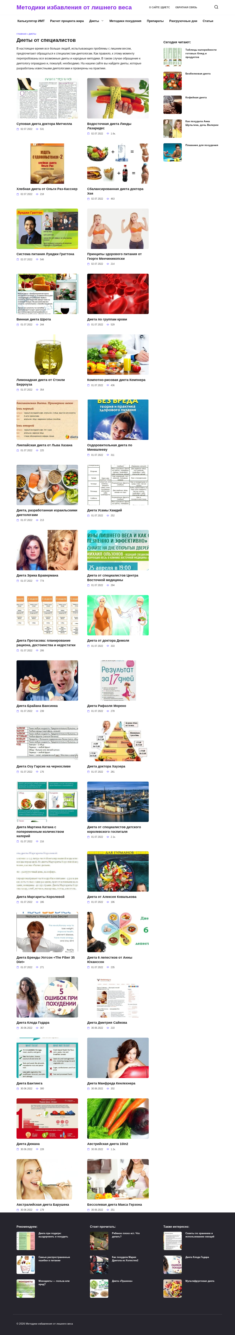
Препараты (155, 21)
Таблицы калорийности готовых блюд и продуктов (201, 53)
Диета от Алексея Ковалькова (111, 897)
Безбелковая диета (198, 73)
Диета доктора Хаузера (106, 766)
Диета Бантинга (29, 1083)
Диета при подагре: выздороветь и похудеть (53, 1235)
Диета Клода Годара (33, 1022)
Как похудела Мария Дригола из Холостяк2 (125, 1259)
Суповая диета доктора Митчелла (44, 123)
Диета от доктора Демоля (108, 640)
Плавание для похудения (201, 145)
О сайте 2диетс (159, 7)
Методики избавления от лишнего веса (74, 7)
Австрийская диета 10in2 (107, 1144)
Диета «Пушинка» (122, 1281)
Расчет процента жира (67, 21)
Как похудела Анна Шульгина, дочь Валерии (201, 123)
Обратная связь (186, 7)
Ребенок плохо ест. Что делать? (126, 1235)
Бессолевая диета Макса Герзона (114, 1204)
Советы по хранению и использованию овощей (199, 1235)
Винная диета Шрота (34, 319)
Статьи (208, 21)
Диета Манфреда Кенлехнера (111, 1083)
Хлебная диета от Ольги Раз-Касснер (47, 189)
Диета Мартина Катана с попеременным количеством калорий (40, 831)
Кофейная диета (196, 97)
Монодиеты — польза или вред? (54, 1283)
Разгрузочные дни (183, 21)
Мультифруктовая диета (199, 1281)
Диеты (94, 21)
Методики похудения (125, 21)
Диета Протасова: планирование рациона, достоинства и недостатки (46, 643)
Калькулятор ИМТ (31, 21)
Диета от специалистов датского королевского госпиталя (114, 829)
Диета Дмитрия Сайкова (107, 1022)
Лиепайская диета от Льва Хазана (44, 445)
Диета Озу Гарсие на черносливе (44, 766)
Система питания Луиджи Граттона (45, 254)
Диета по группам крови (107, 319)
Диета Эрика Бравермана (37, 575)
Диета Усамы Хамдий (104, 510)
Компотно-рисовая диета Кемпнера (116, 380)
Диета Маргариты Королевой (40, 897)
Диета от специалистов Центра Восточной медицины (112, 578)
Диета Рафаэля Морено (106, 706)
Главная (21, 34)
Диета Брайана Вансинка (37, 706)
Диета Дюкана (28, 1144)
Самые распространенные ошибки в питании (54, 1259)
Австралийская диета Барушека (43, 1204)
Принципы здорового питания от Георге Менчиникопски (114, 256)
